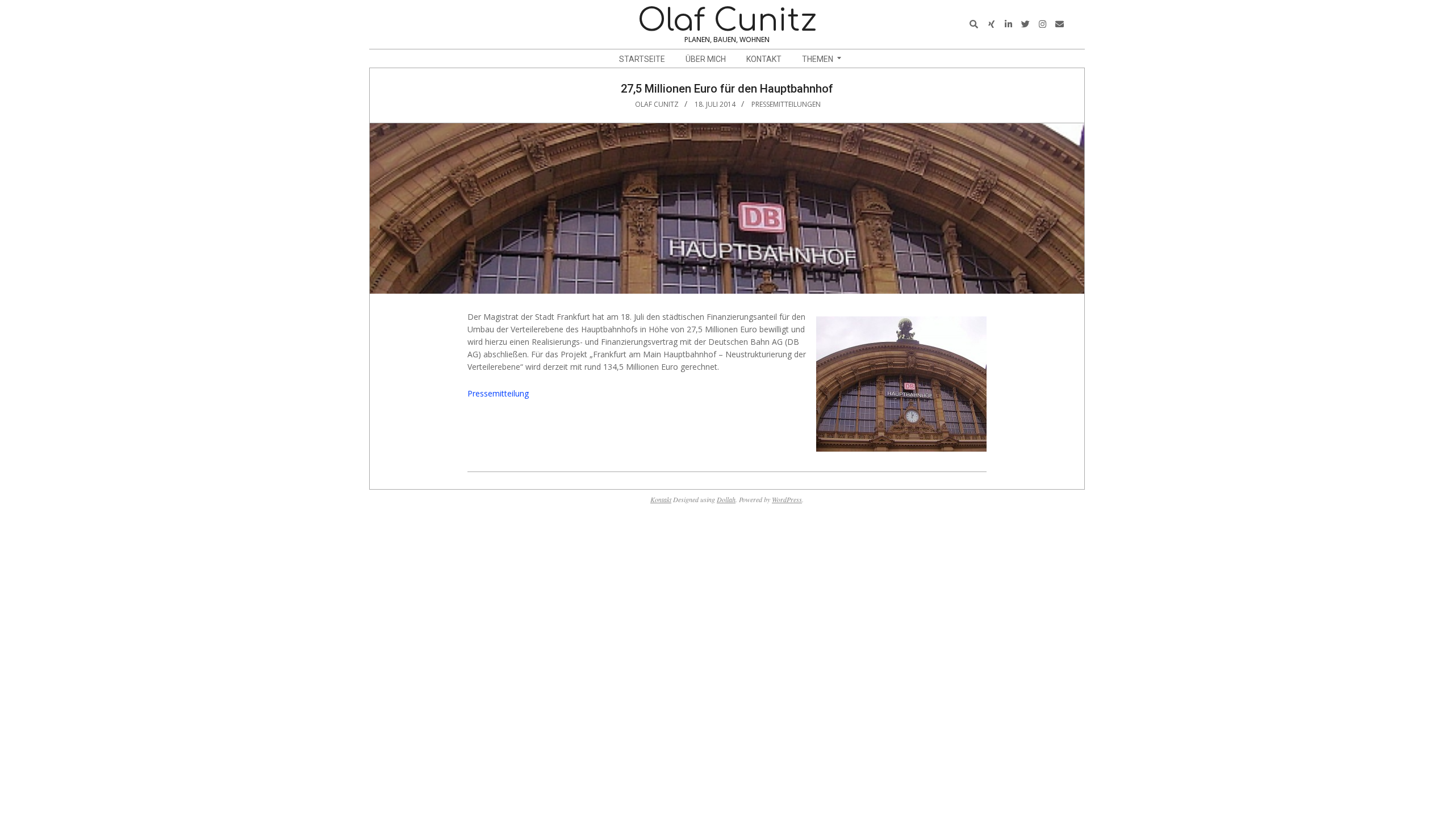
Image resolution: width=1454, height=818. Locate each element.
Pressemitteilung (498, 393)
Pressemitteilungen (786, 104)
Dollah (726, 499)
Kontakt (660, 499)
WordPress (787, 499)
